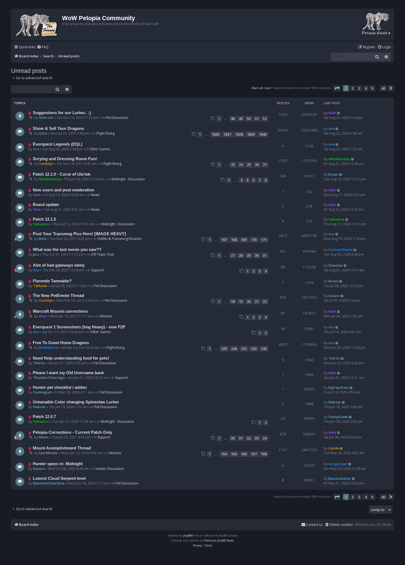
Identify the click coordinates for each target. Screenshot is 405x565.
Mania (43, 437)
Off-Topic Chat (102, 254)
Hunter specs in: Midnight (58, 464)
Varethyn (46, 163)
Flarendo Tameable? (52, 281)
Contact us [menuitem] (314, 524)
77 (265, 164)
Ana (331, 128)
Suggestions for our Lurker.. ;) (62, 113)
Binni (43, 238)
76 (257, 164)
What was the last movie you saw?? (67, 249)
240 (234, 348)
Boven (333, 174)
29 (249, 255)
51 (257, 118)
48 (233, 118)
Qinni (43, 133)
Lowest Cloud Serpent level (59, 478)
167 (224, 239)
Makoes (39, 407)
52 (265, 118)
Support (97, 270)
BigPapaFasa (338, 387)
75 (249, 164)
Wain (332, 113)
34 (265, 438)
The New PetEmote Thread (58, 295)
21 (257, 301)
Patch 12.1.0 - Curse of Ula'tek (61, 174)
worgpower (337, 464)
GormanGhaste (340, 249)
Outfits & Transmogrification (119, 238)
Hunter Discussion (110, 468)
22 (265, 301)
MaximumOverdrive (48, 483)
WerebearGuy (339, 159)
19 (241, 301)
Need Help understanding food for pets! (71, 358)
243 (264, 348)
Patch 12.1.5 (44, 219)
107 (254, 454)
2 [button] (352, 88)
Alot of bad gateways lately (59, 265)
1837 (227, 134)
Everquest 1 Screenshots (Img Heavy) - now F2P (79, 327)
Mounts (106, 316)
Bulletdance (48, 347)
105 (234, 454)
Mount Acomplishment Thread (62, 448)
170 (254, 239)
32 (249, 438)
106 (244, 454)
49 (241, 118)
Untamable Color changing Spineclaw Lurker (76, 402)
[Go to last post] (339, 113)
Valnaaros (41, 224)
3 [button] (359, 88)
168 (234, 239)
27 (233, 255)
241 (244, 348)
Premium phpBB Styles (219, 540)
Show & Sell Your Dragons (58, 128)
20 (249, 301)
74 (241, 164)
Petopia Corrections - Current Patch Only (72, 432)
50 (249, 118)
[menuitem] (42, 47)
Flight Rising (105, 133)
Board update (46, 204)
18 (233, 301)
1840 (263, 134)
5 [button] (372, 88)
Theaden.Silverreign (49, 377)
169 (244, 239)
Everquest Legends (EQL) (57, 144)
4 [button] (366, 88)
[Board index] (37, 24)
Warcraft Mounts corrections (60, 311)
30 (257, 255)
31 (265, 255)
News (95, 194)
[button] (337, 88)
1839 (251, 134)
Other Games (99, 149)
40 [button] (383, 88)
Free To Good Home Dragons (61, 343)
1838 (239, 134)
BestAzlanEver (339, 478)
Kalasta (39, 468)
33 (257, 438)
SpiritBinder (48, 453)
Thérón (39, 363)
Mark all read (261, 88)
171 (264, 239)
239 (224, 348)
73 (233, 164)
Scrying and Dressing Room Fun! (65, 159)
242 (254, 348)
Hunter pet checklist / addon (60, 387)
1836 (215, 134)
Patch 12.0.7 (44, 416)
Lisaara (334, 295)
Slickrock (46, 117)
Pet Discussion (117, 117)
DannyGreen (338, 416)
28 (241, 255)
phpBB (187, 535)
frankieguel (42, 392)
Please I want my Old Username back (68, 373)
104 (224, 454)
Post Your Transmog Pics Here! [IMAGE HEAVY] (79, 234)
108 (264, 454)
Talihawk (40, 285)
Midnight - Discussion (128, 179)
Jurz (36, 254)
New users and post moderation (63, 190)
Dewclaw (335, 265)
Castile (333, 448)
